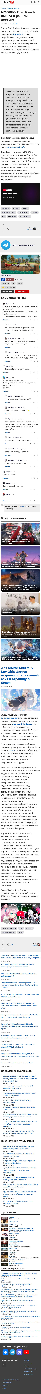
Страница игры (7, 291)
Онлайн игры (28, 1363)
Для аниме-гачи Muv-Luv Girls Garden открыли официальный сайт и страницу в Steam (16, 1285)
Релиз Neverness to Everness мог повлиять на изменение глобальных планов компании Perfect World (20, 541)
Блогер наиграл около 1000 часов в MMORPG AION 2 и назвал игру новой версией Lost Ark (19, 1274)
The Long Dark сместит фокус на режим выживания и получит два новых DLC (18, 1312)
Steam (12, 750)
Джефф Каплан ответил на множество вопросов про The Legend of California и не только (19, 634)
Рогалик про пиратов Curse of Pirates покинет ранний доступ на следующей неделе (18, 1306)
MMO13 (26, 1360)
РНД (3, 216)
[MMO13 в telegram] (20, 249)
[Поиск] (31, 2)
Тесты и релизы (25, 216)
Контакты (5, 1385)
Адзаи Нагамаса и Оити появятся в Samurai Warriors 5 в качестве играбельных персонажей (19, 1170)
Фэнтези (25, 208)
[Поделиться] (8, 228)
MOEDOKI (29, 928)
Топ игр (26, 1366)
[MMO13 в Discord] (19, 1352)
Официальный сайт (8, 932)
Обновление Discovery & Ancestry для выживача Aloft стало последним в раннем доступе (20, 1331)
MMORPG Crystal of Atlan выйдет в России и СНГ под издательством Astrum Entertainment (20, 658)
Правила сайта (6, 1382)
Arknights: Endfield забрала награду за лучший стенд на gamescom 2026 (19, 1337)
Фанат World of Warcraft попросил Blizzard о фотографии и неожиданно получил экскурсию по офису (19, 1026)
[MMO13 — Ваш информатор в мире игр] (9, 2)
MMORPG (16, 208)
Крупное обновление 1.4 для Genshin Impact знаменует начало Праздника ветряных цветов (19, 1194)
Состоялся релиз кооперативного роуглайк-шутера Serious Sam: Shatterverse (20, 1317)
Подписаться (22, 291)
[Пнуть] (3, 232)
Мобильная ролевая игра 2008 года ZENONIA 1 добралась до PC (20, 1279)
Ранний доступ (23, 212)
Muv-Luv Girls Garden (22, 724)
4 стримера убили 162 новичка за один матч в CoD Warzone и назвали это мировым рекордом (20, 1124)
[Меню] (2, 2)
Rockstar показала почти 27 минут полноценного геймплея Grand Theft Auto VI (20, 1322)
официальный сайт (16, 147)
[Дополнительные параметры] (39, 228)
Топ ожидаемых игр (30, 1368)
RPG (21, 928)
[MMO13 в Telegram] (12, 1352)
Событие (34, 212)
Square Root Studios (8, 212)
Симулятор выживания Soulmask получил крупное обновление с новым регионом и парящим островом (18, 1301)
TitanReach (17, 34)
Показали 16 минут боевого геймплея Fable (17, 1063)
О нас (4, 1388)
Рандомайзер (28, 1374)
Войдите (21, 506)
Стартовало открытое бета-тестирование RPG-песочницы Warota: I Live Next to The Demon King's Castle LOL (19, 985)
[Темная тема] (35, 2)
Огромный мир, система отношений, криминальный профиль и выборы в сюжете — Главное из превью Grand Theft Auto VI (20, 564)
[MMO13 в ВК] (5, 1352)
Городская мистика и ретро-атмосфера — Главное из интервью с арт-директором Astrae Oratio (18, 611)
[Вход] (38, 2)
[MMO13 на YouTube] (26, 1352)
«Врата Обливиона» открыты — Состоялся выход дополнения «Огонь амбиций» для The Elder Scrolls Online (20, 1079)
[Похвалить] (3, 225)
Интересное (12, 216)
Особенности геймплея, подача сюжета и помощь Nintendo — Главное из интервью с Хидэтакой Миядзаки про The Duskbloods (19, 587)
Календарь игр (28, 1371)
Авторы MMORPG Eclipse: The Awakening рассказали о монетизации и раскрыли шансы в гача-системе (19, 1295)
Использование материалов (10, 1380)
